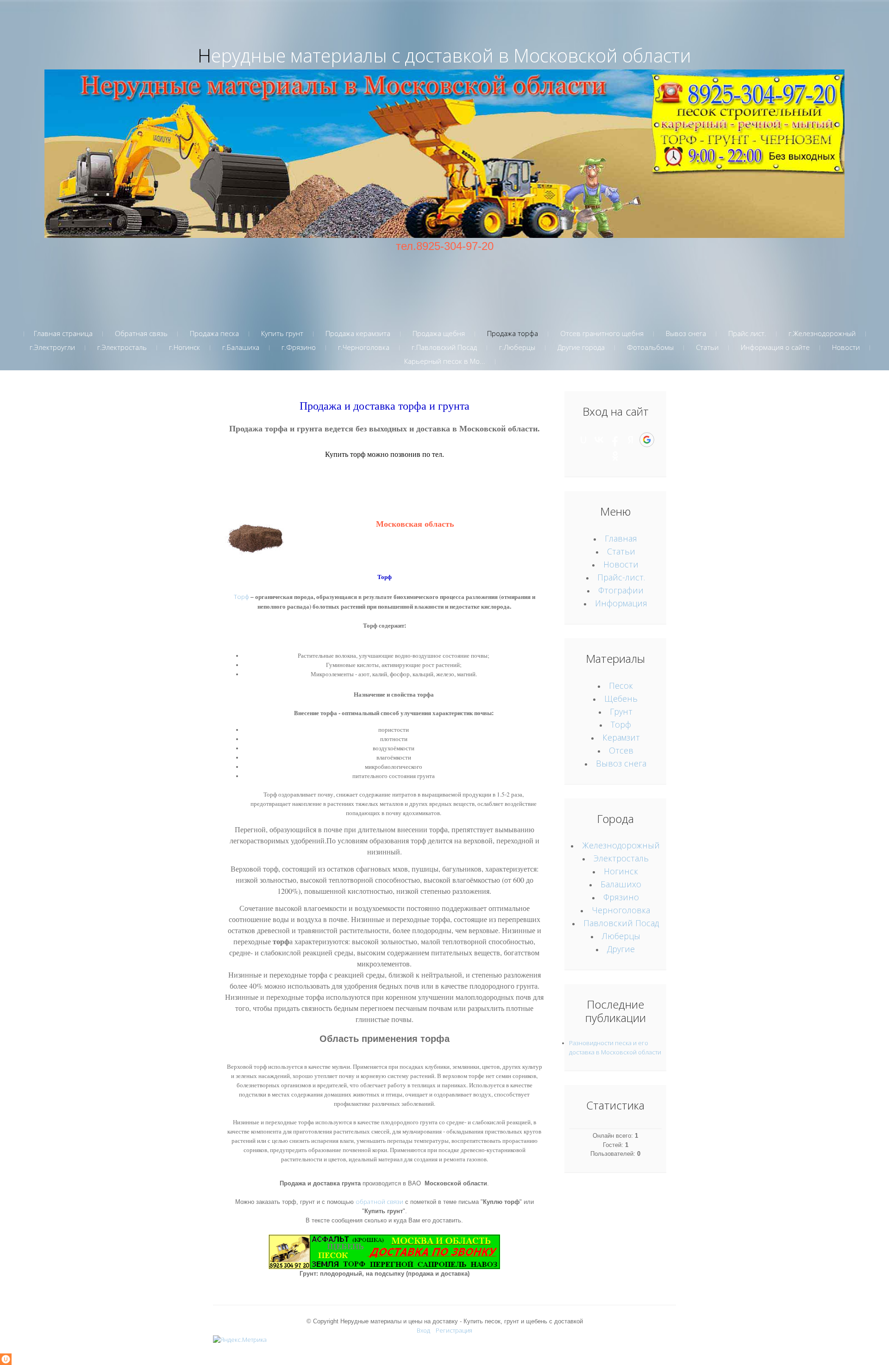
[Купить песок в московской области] (444, 153)
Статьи (621, 551)
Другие (621, 948)
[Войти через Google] (646, 439)
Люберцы (621, 935)
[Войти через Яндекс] (631, 440)
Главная (621, 538)
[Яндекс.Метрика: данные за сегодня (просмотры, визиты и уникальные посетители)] (240, 1340)
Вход (423, 1330)
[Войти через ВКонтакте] (599, 440)
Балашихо (621, 884)
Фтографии (621, 590)
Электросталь (621, 858)
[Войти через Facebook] (615, 440)
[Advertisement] (444, 275)
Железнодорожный (621, 845)
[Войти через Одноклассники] (615, 456)
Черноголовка (621, 910)
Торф (241, 596)
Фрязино (621, 897)
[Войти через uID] (583, 440)
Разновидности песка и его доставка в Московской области (615, 1047)
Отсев (621, 750)
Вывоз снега (621, 763)
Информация (621, 603)
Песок (621, 685)
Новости (621, 564)
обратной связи (379, 1201)
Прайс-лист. (621, 577)
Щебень (621, 698)
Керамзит (621, 737)
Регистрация (454, 1330)
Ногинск (621, 871)
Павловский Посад (621, 923)
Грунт (621, 711)
